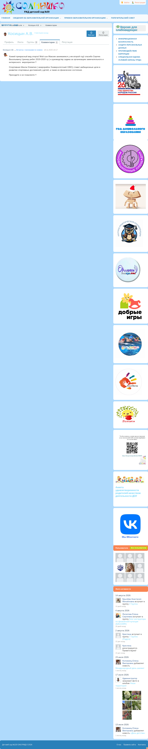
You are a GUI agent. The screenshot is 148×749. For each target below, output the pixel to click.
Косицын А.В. (8, 50)
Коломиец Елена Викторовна (130, 662)
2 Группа (133, 604)
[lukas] (130, 561)
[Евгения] (139, 571)
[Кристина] (120, 561)
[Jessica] (139, 581)
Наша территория (125, 684)
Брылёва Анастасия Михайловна (131, 600)
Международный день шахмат (129, 668)
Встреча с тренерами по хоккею (29, 50)
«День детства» (137, 733)
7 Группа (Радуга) (130, 637)
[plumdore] (130, 571)
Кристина (126, 634)
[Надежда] (120, 581)
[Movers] (120, 571)
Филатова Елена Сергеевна (130, 615)
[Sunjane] (130, 581)
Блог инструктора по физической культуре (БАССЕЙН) (130, 621)
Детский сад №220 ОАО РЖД (14, 745)
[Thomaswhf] (139, 561)
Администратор (129, 678)
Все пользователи (138, 548)
